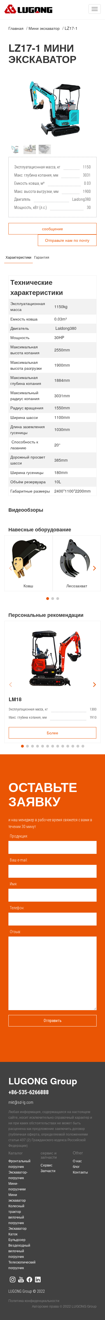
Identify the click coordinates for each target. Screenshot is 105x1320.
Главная (16, 28)
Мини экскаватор (44, 28)
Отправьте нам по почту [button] (67, 240)
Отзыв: (15, 931)
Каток (12, 1233)
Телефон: (17, 908)
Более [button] (52, 732)
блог (76, 1166)
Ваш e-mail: (19, 860)
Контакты (80, 1172)
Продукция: (19, 836)
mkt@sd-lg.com (20, 1102)
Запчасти (48, 1170)
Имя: (13, 884)
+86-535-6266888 (28, 1092)
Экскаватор (17, 1228)
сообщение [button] (52, 228)
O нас (77, 1160)
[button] (90, 109)
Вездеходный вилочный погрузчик (19, 1251)
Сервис (46, 1165)
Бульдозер (16, 1239)
